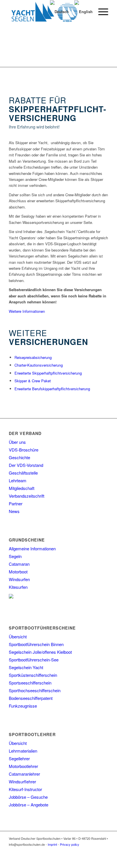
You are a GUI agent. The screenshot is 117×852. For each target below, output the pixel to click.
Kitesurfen (18, 587)
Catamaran (19, 564)
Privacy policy (69, 844)
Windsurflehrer (22, 781)
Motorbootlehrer (23, 766)
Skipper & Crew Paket (32, 380)
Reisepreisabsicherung (33, 357)
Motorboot (18, 572)
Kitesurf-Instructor (25, 789)
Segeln (15, 556)
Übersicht (18, 636)
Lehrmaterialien (23, 751)
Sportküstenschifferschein (33, 675)
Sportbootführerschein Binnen (36, 644)
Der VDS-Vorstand (26, 465)
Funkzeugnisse (23, 706)
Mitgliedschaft (21, 488)
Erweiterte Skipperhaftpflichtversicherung (48, 373)
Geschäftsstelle (23, 473)
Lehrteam (17, 480)
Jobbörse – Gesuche (28, 797)
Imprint (52, 844)
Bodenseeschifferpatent (31, 698)
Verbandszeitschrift (26, 496)
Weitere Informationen (27, 311)
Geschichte (19, 457)
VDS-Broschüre (23, 450)
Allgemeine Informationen (32, 548)
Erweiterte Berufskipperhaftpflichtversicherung (52, 388)
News (14, 511)
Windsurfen (19, 579)
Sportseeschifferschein (30, 683)
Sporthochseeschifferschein (34, 690)
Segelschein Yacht (26, 667)
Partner (15, 503)
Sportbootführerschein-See (33, 660)
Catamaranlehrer (24, 774)
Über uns (17, 442)
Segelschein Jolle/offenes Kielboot (40, 652)
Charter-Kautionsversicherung (38, 365)
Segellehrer (19, 758)
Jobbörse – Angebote (28, 805)
